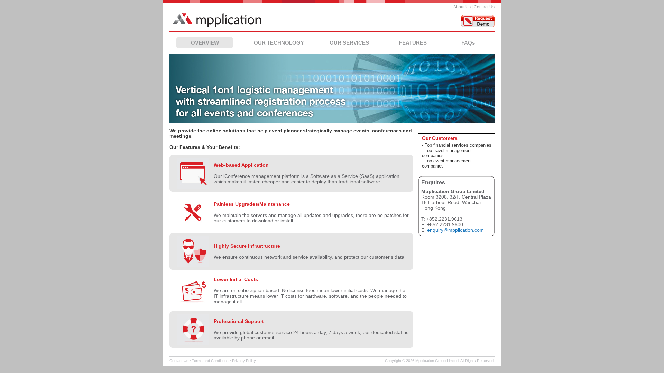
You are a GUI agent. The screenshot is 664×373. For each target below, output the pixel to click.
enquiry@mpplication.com (455, 230)
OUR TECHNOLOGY (279, 43)
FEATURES (413, 43)
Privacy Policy (244, 360)
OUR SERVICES (349, 43)
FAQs (468, 43)
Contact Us (484, 6)
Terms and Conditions (210, 360)
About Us (462, 6)
